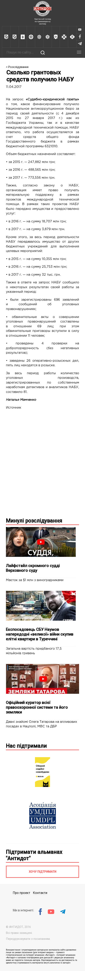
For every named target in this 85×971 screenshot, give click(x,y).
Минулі (34, 520)
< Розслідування (17, 67)
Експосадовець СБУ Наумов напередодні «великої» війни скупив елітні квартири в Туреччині (39, 634)
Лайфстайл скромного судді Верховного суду (33, 568)
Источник (13, 407)
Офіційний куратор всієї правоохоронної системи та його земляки (37, 707)
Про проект (21, 893)
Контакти (40, 893)
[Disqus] (42, 463)
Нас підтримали (26, 746)
